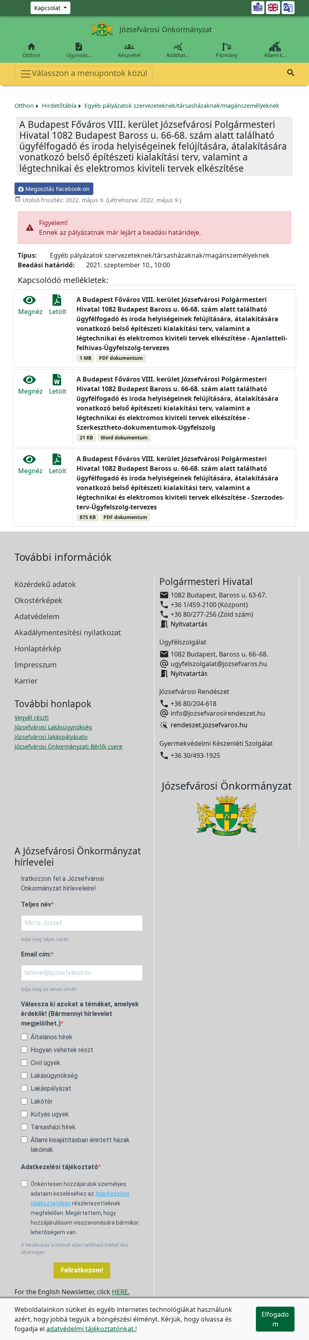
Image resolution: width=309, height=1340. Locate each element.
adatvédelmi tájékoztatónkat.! (91, 1328)
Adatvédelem (37, 616)
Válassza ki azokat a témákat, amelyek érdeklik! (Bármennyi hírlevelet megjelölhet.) (80, 1013)
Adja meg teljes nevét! (45, 939)
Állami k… (275, 55)
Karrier (25, 680)
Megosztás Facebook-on (57, 189)
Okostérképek (38, 600)
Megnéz (30, 311)
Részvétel (129, 50)
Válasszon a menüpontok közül (89, 73)
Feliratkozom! (82, 1270)
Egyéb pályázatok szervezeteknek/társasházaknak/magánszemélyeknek (181, 105)
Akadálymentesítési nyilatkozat (67, 632)
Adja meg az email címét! (48, 989)
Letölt (57, 311)
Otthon (31, 50)
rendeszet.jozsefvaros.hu (209, 725)
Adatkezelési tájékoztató (59, 1167)
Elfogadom (275, 1319)
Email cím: (36, 954)
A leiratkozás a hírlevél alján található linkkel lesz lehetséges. (75, 1248)
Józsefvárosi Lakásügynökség (53, 727)
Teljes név (36, 904)
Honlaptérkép (37, 648)
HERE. (121, 1291)
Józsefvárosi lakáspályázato (50, 737)
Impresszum (35, 664)
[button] (291, 74)
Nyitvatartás (189, 624)
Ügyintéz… (79, 50)
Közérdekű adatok (45, 584)
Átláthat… (178, 50)
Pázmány (227, 55)
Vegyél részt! (31, 717)
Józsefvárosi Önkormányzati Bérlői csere (68, 746)
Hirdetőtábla (59, 105)
